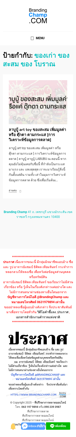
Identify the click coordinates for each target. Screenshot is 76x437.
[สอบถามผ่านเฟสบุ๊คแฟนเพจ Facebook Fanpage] (33, 426)
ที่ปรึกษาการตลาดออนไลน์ (50, 402)
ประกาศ (62, 312)
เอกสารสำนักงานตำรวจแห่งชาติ (38, 317)
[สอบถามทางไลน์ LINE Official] (58, 426)
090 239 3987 (52, 406)
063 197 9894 (29, 406)
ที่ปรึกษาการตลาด (38, 411)
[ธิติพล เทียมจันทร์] (13, 426)
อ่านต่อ (13, 190)
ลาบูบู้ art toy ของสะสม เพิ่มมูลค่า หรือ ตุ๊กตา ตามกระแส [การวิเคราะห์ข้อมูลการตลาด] (37, 134)
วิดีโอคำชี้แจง (46, 312)
